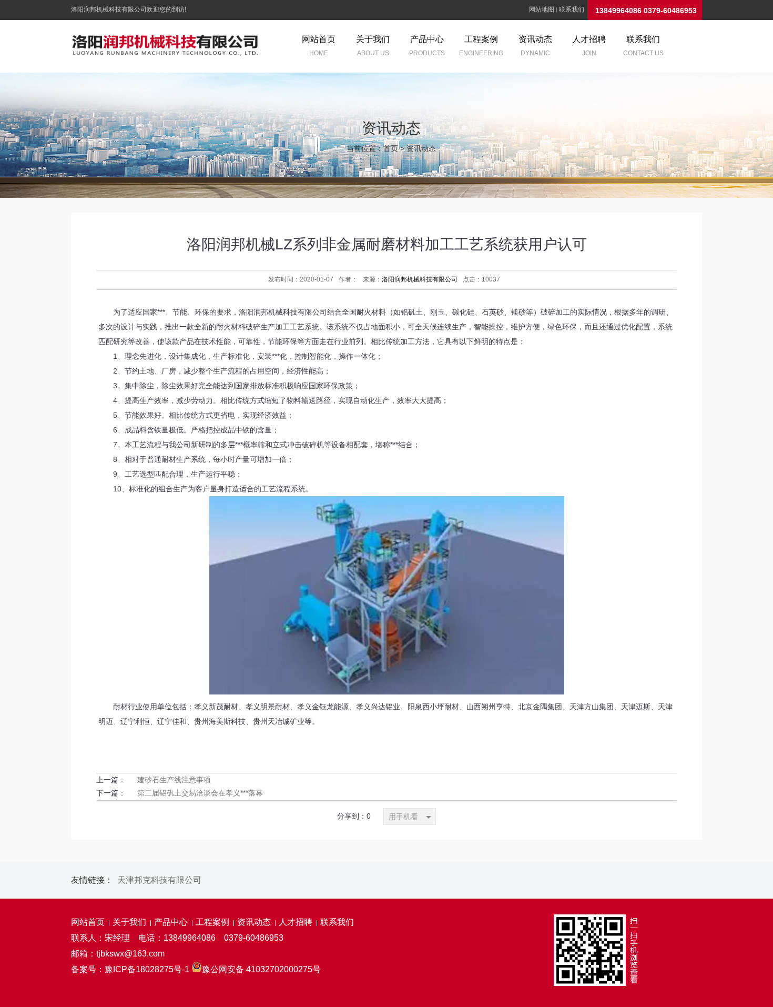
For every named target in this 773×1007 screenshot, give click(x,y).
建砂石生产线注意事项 (174, 780)
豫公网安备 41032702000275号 (261, 969)
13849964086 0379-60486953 (646, 10)
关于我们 (129, 922)
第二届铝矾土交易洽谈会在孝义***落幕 (200, 793)
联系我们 (571, 9)
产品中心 (171, 922)
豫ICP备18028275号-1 (147, 969)
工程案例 (212, 922)
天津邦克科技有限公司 (159, 879)
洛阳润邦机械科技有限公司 (419, 279)
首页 (390, 148)
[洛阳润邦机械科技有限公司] (165, 46)
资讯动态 (421, 148)
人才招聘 (295, 922)
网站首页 (88, 922)
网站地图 (541, 9)
